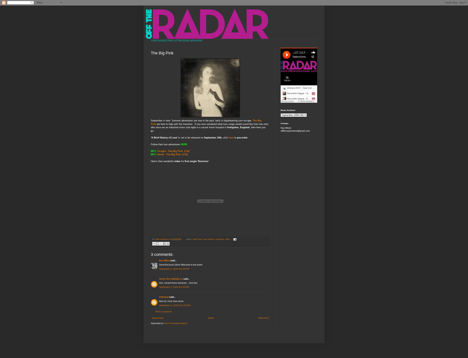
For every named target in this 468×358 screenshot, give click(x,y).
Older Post (263, 318)
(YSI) (187, 151)
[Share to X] (161, 244)
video (227, 239)
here (231, 137)
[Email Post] (234, 239)
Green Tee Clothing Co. (171, 279)
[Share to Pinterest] (168, 244)
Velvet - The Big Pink (169, 154)
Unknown (164, 297)
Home (211, 318)
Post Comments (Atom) (175, 323)
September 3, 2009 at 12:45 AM (174, 305)
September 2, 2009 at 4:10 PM (174, 287)
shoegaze (219, 239)
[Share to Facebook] (164, 244)
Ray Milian (164, 260)
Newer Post (157, 318)
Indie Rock (197, 239)
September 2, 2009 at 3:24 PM (174, 269)
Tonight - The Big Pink (170, 151)
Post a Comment (163, 311)
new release (208, 239)
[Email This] (154, 244)
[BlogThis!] (157, 244)
